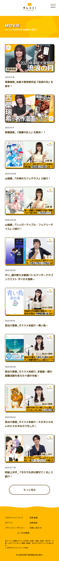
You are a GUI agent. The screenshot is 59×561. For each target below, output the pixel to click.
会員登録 (34, 517)
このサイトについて (14, 517)
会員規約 (34, 522)
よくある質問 (23, 532)
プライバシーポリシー (15, 527)
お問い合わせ (36, 527)
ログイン (9, 522)
